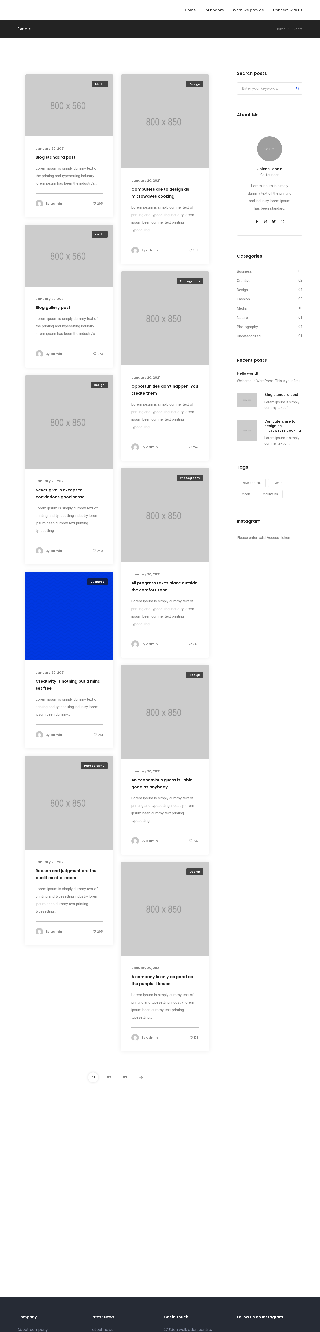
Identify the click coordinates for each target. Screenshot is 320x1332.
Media (99, 84)
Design (195, 84)
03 (125, 1077)
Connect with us (287, 10)
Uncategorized (249, 336)
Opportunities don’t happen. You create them (165, 389)
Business (97, 582)
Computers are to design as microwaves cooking (160, 192)
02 (109, 1077)
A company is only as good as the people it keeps (162, 980)
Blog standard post (56, 157)
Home (190, 10)
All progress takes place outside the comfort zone (165, 586)
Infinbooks (214, 10)
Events (277, 483)
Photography (190, 281)
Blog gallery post (53, 307)
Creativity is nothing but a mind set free (68, 684)
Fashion (243, 299)
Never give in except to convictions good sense (60, 493)
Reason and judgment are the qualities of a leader (66, 874)
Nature (242, 317)
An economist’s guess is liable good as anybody (162, 783)
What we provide (248, 10)
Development (251, 483)
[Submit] (297, 89)
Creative (243, 280)
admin (56, 203)
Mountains (270, 494)
